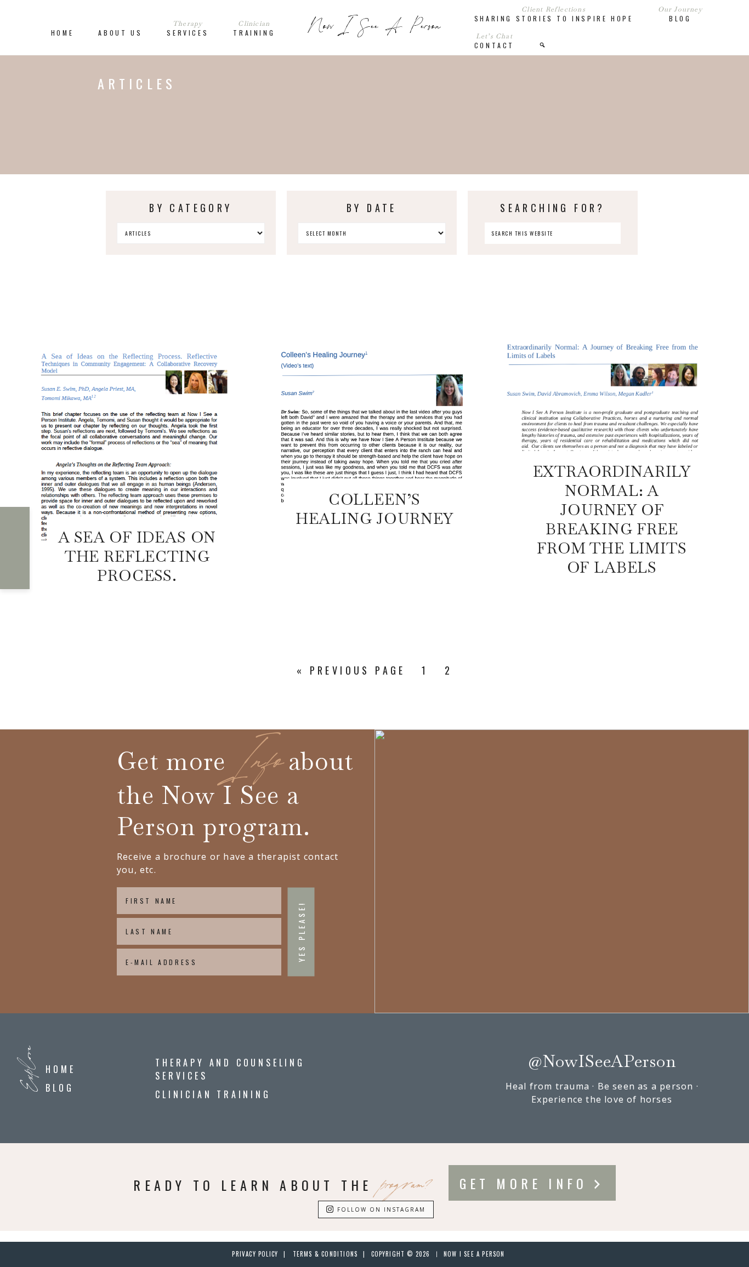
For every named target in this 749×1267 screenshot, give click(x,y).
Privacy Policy (255, 1253)
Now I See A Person (374, 27)
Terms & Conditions (325, 1253)
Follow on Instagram (381, 1209)
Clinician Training (212, 1094)
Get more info (523, 1183)
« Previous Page (351, 670)
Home (60, 1069)
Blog (59, 1087)
